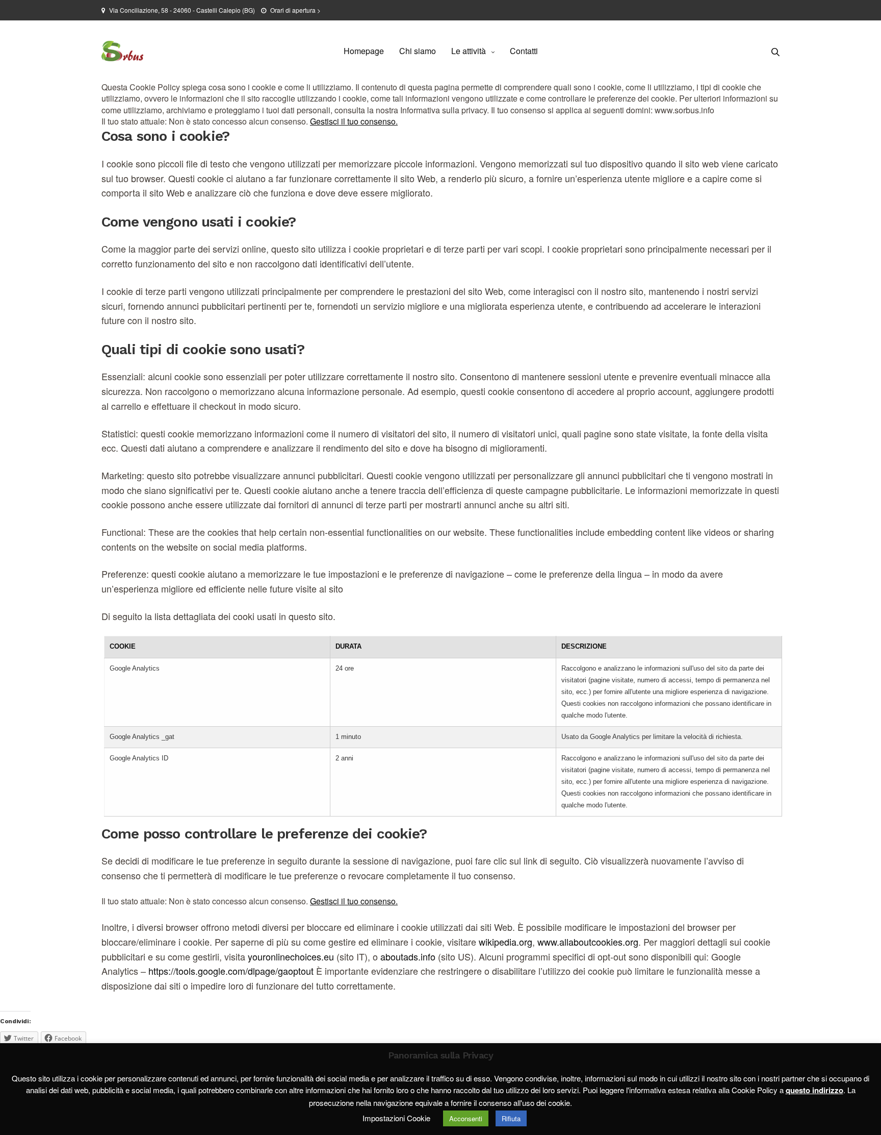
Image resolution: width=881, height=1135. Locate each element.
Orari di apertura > (295, 10)
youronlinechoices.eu (291, 956)
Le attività (468, 51)
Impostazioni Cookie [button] (396, 1118)
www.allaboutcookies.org (587, 941)
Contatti (524, 51)
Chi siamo (417, 51)
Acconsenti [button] (465, 1118)
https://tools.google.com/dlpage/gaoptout (231, 970)
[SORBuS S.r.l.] (122, 51)
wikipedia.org (505, 941)
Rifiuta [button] (511, 1118)
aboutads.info (407, 956)
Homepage (364, 51)
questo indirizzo (814, 1090)
